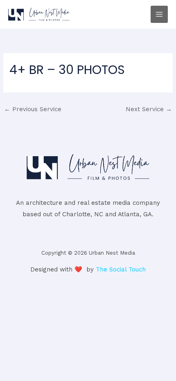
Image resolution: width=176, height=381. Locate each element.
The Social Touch (121, 269)
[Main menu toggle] (159, 14)
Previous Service (32, 109)
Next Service (149, 109)
